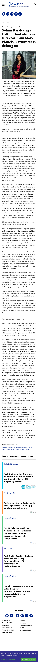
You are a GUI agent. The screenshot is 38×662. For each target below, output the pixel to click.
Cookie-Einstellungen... (8, 659)
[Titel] (3, 14)
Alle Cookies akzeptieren (28, 659)
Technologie (6, 621)
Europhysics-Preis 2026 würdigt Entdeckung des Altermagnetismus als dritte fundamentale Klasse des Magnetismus (18, 591)
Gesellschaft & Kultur (8, 623)
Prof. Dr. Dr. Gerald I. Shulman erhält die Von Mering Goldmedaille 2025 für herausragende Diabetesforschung (18, 561)
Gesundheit (5, 625)
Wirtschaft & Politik (8, 630)
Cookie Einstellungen (25, 630)
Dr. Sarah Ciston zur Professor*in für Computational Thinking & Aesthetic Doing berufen (19, 506)
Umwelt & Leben (7, 628)
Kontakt (22, 628)
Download (19, 98)
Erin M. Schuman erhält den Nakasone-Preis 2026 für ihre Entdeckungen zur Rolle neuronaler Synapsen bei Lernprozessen (17, 533)
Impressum (23, 623)
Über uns (22, 620)
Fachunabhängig (7, 632)
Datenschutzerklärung (26, 625)
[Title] (12, 14)
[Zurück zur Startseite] (19, 4)
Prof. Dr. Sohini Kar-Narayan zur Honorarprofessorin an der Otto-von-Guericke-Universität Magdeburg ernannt (19, 477)
